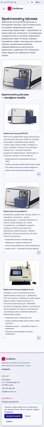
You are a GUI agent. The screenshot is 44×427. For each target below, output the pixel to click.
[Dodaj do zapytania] (38, 174)
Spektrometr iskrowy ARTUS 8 (16, 133)
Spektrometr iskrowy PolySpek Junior (19, 289)
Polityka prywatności (10, 402)
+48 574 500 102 (9, 2)
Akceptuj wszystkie (13, 416)
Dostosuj (9, 421)
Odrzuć (27, 416)
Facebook (6, 369)
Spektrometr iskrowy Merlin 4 (15, 211)
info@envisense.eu (9, 392)
